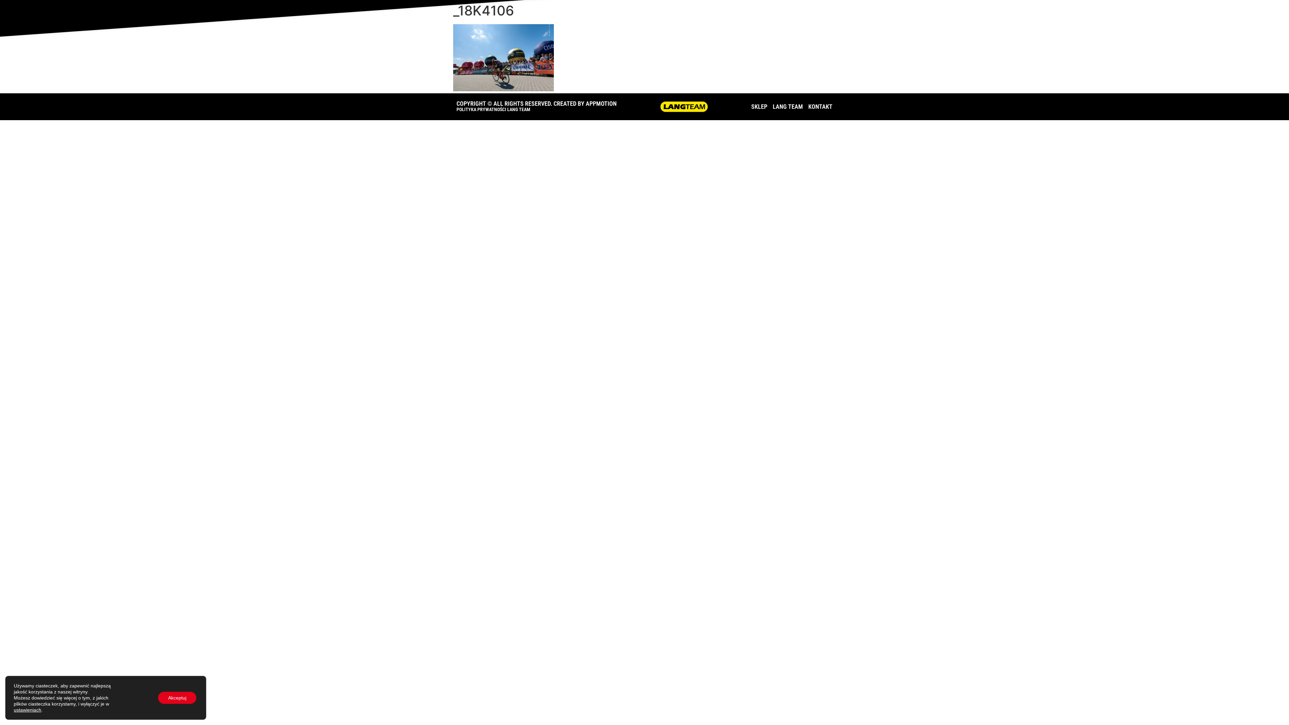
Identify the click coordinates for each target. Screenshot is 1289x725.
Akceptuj (177, 697)
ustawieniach (27, 710)
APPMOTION (601, 103)
